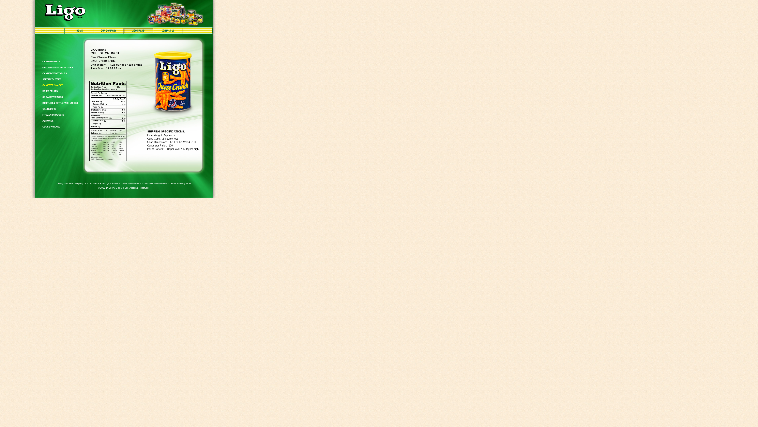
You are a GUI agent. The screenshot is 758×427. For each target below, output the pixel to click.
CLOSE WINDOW (51, 127)
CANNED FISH (49, 109)
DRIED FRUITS (50, 91)
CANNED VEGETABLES (54, 73)
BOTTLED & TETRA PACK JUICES (60, 103)
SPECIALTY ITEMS (51, 79)
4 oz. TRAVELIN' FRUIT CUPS (57, 67)
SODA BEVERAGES (52, 97)
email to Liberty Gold (181, 183)
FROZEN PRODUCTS (53, 115)
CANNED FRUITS (51, 61)
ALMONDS (47, 121)
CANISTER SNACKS (52, 85)
